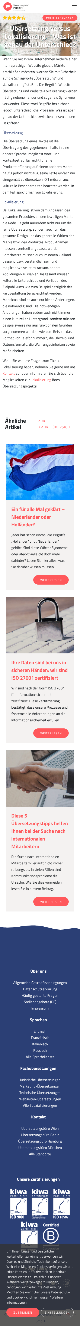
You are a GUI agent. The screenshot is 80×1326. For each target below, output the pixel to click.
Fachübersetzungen (38, 1068)
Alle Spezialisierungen (40, 1105)
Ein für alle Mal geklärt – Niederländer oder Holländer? (38, 516)
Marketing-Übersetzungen (40, 1086)
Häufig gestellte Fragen (40, 995)
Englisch (40, 1031)
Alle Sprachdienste (40, 1057)
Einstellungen (57, 1312)
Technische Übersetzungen (40, 1092)
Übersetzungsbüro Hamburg (40, 1141)
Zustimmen (22, 1312)
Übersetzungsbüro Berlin (40, 1135)
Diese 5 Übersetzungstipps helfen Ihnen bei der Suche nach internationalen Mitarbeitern (39, 831)
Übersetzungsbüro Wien (40, 1128)
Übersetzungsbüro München (40, 1147)
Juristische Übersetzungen (40, 1080)
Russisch (40, 1050)
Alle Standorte (40, 1154)
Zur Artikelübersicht (55, 424)
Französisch (40, 1037)
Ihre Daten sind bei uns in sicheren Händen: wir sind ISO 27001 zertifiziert (39, 670)
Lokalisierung (41, 380)
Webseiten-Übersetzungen (40, 1099)
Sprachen (38, 1019)
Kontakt (9, 373)
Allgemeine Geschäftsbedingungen (40, 982)
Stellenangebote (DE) (40, 1002)
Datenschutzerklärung (40, 989)
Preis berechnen (60, 18)
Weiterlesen (51, 580)
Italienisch (40, 1044)
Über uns (38, 971)
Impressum (40, 1008)
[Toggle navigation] (74, 6)
